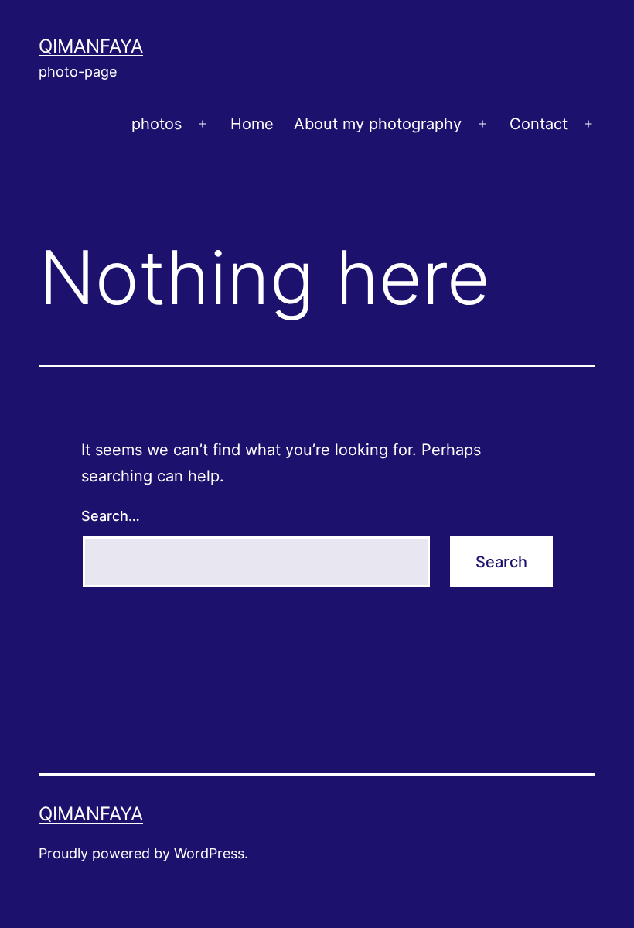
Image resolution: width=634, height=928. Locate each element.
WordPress (209, 853)
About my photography (378, 124)
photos (156, 124)
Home (252, 124)
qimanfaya (91, 46)
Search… (110, 516)
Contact (539, 124)
